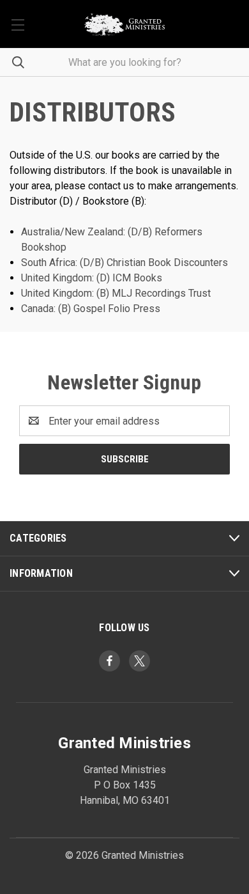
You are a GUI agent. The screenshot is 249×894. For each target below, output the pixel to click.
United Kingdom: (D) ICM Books (91, 278)
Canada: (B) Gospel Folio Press (90, 308)
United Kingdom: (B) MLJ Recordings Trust (116, 293)
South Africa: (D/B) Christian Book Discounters (124, 262)
